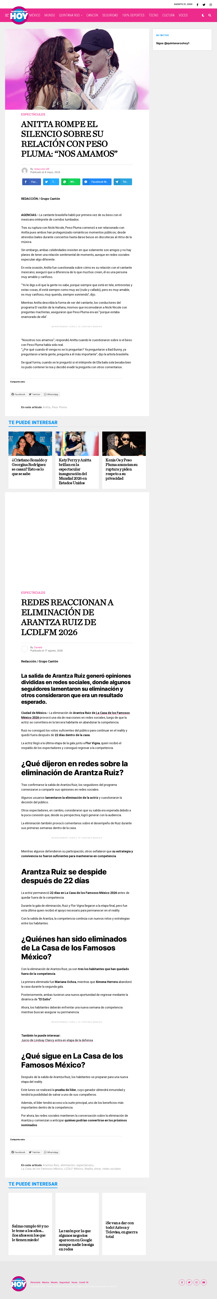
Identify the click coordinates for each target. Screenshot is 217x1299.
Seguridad (64, 1282)
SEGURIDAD (110, 15)
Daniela (38, 647)
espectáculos (84, 1165)
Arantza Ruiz (51, 1165)
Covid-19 (83, 1282)
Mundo (54, 1282)
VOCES (183, 15)
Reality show (93, 1168)
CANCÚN (92, 15)
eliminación (68, 1165)
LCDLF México (73, 1168)
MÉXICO (34, 15)
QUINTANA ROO (69, 15)
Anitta (46, 407)
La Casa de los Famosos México (42, 1168)
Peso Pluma (59, 407)
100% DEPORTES (133, 15)
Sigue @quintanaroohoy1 (172, 43)
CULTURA (168, 15)
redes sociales (111, 1168)
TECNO (153, 15)
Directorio (35, 1282)
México (45, 1282)
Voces (74, 1282)
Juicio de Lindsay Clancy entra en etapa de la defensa (57, 1040)
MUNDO (49, 15)
